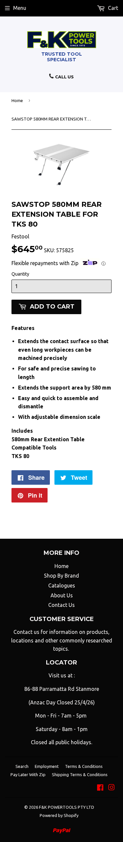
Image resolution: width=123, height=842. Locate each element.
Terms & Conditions (84, 766)
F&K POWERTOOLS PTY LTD (66, 807)
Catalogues (61, 585)
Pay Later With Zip (28, 774)
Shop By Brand (61, 576)
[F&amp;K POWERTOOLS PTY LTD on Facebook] (100, 788)
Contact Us (61, 605)
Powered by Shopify (59, 815)
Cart (112, 8)
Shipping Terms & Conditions (80, 774)
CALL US (64, 76)
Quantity (20, 274)
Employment (47, 766)
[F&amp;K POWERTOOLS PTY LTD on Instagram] (111, 788)
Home (17, 100)
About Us (62, 595)
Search (22, 766)
